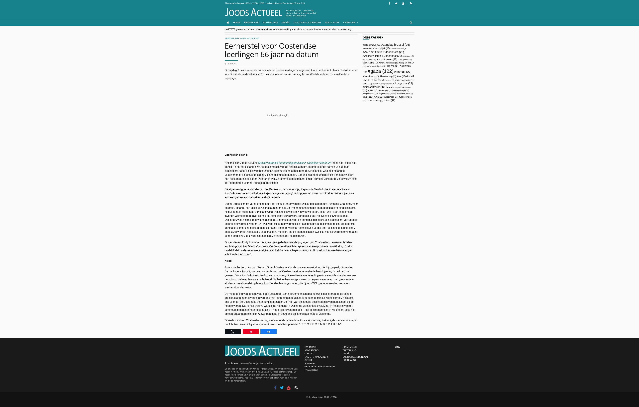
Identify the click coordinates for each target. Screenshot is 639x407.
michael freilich (374, 87)
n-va (373, 90)
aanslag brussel (396, 44)
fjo (395, 66)
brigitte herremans (389, 63)
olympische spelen (389, 94)
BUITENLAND (349, 350)
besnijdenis (405, 59)
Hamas (404, 71)
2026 (397, 347)
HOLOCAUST (349, 360)
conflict (385, 66)
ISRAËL (347, 353)
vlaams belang (376, 100)
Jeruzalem (388, 80)
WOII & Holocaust (249, 38)
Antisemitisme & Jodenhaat (384, 52)
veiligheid (391, 97)
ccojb (403, 63)
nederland (386, 90)
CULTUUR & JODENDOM (355, 357)
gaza (382, 71)
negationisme (371, 94)
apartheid (409, 56)
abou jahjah (382, 48)
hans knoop (371, 76)
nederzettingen (401, 90)
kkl (368, 83)
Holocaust (332, 22)
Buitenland (270, 22)
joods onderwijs (405, 80)
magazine (404, 83)
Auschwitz (370, 59)
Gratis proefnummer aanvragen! (320, 366)
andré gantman (398, 48)
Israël (286, 22)
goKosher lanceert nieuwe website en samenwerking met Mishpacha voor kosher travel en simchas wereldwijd (294, 29)
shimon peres (406, 94)
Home (236, 22)
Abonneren (310, 363)
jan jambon (375, 80)
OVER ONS (310, 347)
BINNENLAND (350, 347)
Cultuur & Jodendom (307, 22)
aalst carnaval (372, 45)
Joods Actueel (231, 363)
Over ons (349, 22)
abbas (368, 48)
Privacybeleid (311, 370)
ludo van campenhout (384, 84)
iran (402, 76)
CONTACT (310, 353)
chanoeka (373, 66)
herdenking (388, 76)
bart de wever (387, 59)
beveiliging (371, 62)
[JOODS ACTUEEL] (228, 22)
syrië (368, 97)
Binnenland (251, 22)
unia (379, 97)
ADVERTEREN (312, 350)
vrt (391, 100)
